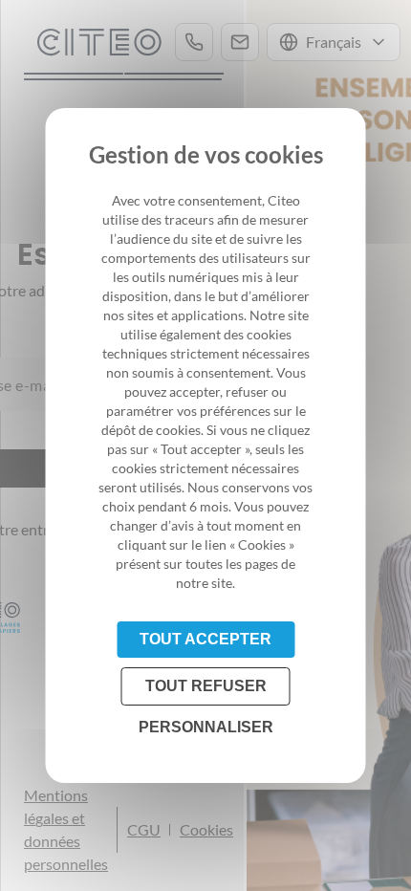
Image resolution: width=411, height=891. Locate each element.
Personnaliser (206, 727)
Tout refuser (206, 686)
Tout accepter (205, 639)
